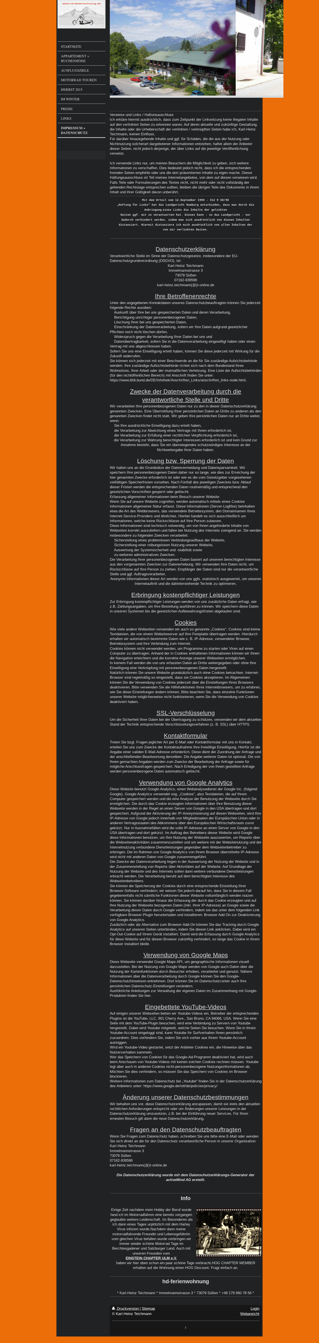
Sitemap (148, 1308)
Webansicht (249, 1314)
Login (255, 1308)
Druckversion (128, 1308)
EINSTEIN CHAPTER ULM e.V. (151, 1258)
